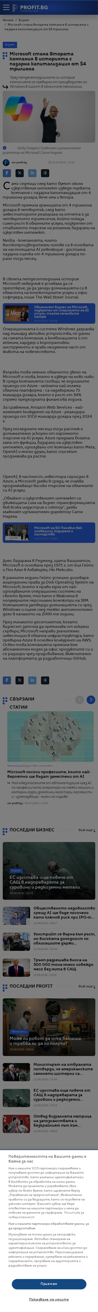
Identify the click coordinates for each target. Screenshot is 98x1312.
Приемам (49, 1284)
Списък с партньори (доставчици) (36, 1270)
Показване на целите (49, 1299)
